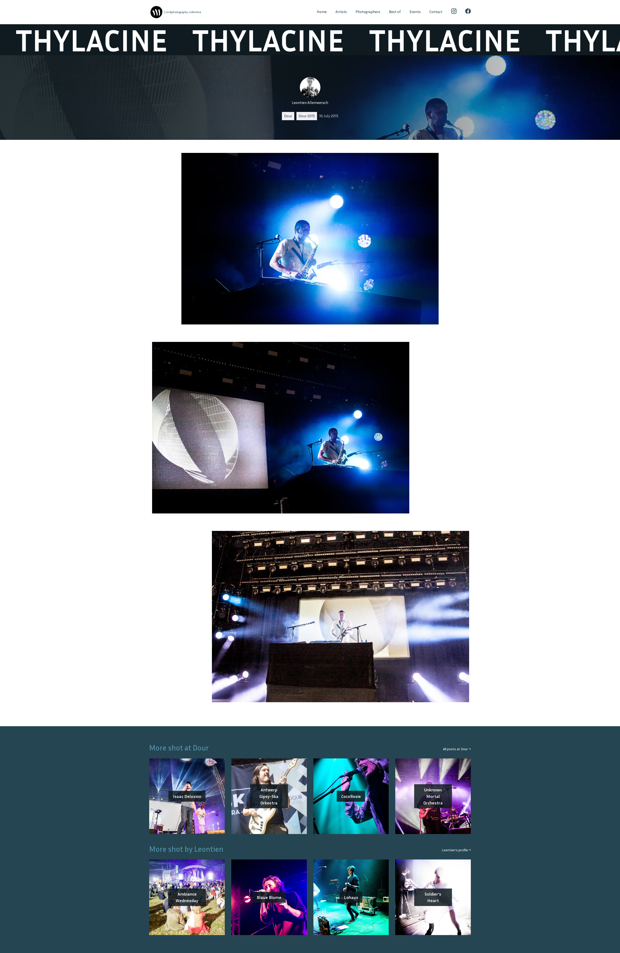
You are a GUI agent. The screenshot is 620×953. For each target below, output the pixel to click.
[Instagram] (454, 12)
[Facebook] (468, 12)
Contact (435, 11)
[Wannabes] (156, 12)
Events (415, 11)
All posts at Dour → (457, 749)
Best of (395, 11)
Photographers (368, 11)
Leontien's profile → (456, 850)
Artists (341, 11)
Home (322, 11)
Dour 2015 (307, 116)
